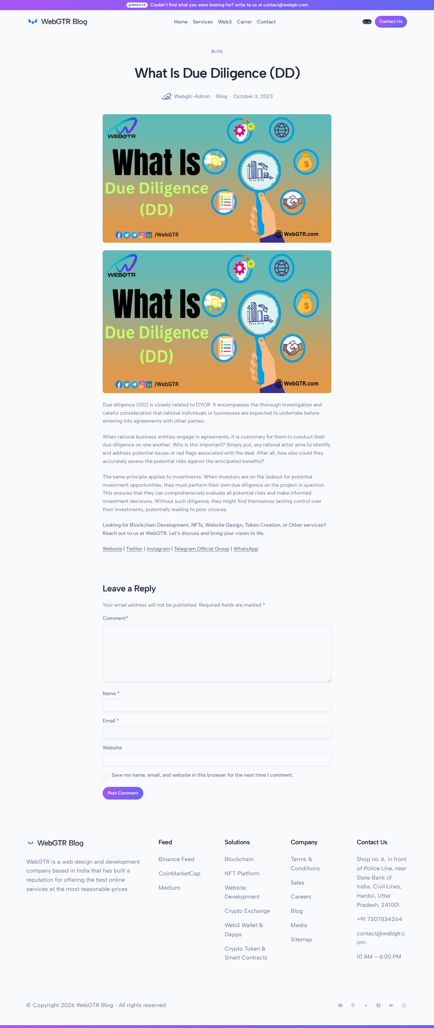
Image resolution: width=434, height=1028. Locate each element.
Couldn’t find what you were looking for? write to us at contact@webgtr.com (229, 5)
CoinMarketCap (179, 873)
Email (111, 721)
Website (112, 748)
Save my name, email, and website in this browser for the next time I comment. (202, 775)
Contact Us (391, 21)
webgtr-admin (192, 96)
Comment (115, 618)
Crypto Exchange (247, 910)
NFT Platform (242, 873)
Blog (217, 51)
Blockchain (239, 859)
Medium (169, 887)
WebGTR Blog (64, 21)
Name (111, 693)
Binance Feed (176, 859)
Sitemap (301, 939)
